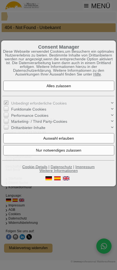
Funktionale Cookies (28, 109)
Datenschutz (61, 167)
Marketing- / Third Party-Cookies (39, 121)
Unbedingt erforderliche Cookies (39, 103)
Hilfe (97, 74)
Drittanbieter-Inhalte (28, 127)
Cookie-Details (34, 167)
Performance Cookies (29, 115)
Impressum (85, 167)
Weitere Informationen (58, 170)
